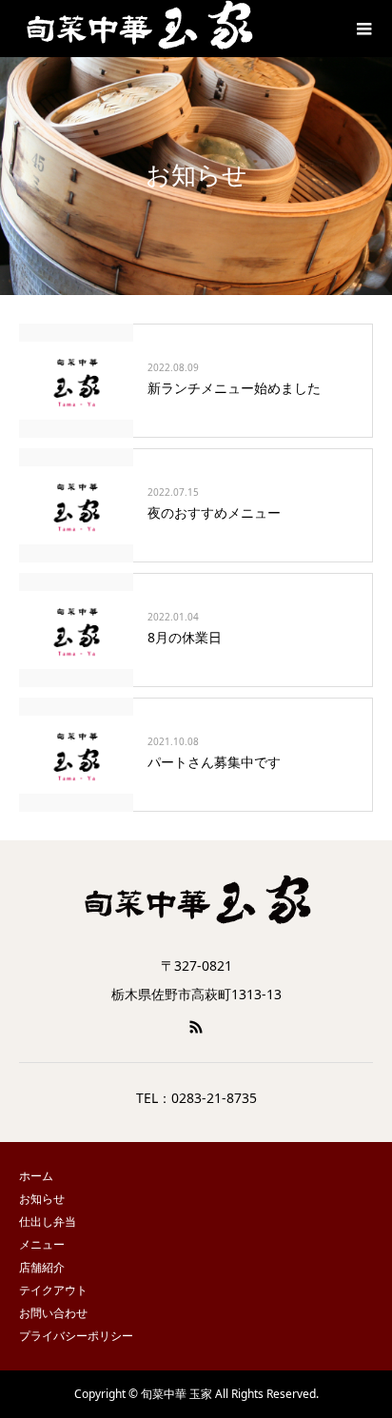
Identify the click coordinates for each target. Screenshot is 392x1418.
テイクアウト (53, 1290)
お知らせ (42, 1199)
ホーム (36, 1176)
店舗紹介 (42, 1267)
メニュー (42, 1244)
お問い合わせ (53, 1313)
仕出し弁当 (47, 1221)
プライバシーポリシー (76, 1336)
